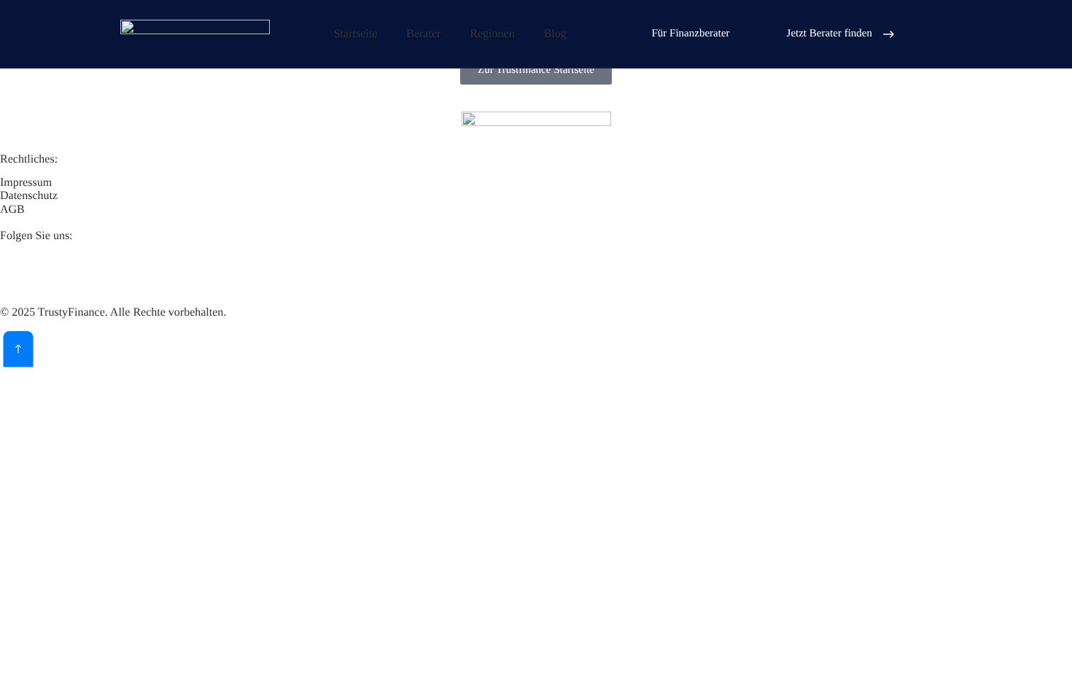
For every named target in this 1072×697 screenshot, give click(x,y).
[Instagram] (136, 271)
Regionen (492, 34)
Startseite (356, 34)
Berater (423, 34)
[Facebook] (97, 271)
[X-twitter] (57, 271)
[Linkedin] (18, 271)
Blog (555, 34)
